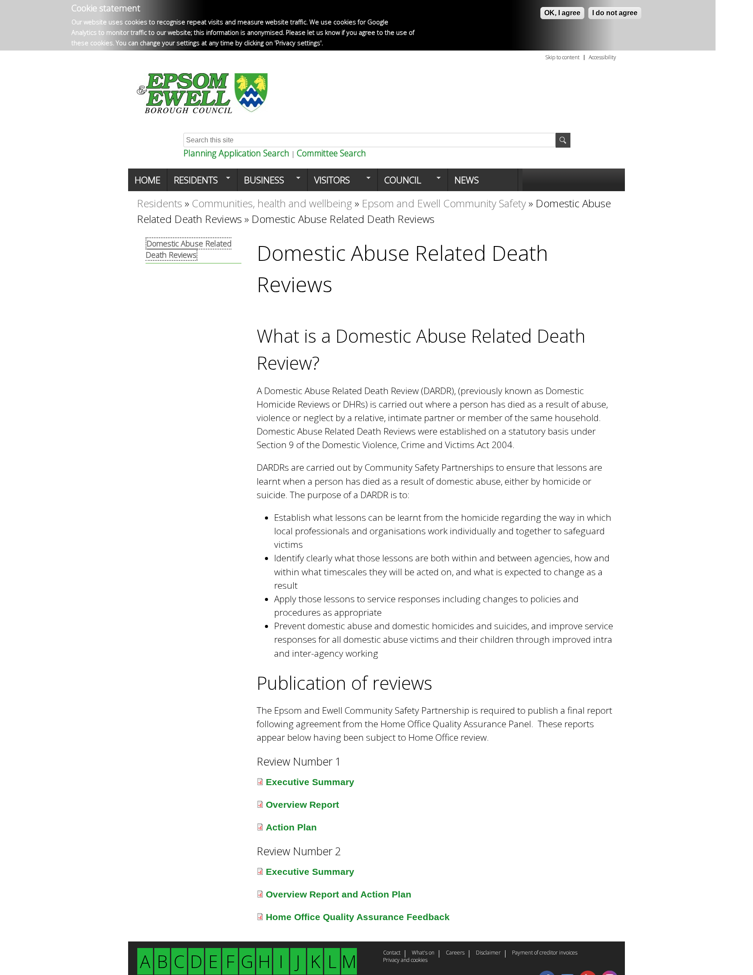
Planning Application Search (236, 153)
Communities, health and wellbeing (272, 203)
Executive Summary (310, 782)
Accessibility (602, 57)
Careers (455, 953)
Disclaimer (488, 953)
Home (147, 180)
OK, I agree (562, 13)
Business (260, 182)
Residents (192, 182)
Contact (391, 953)
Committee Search (331, 153)
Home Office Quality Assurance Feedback (358, 917)
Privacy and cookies (405, 961)
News (467, 180)
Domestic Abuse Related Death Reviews (188, 249)
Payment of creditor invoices (544, 953)
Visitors (329, 182)
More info (339, 43)
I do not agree (615, 13)
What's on (423, 953)
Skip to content (562, 57)
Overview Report (302, 805)
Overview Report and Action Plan (338, 894)
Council (399, 182)
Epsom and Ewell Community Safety (444, 203)
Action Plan (291, 827)
